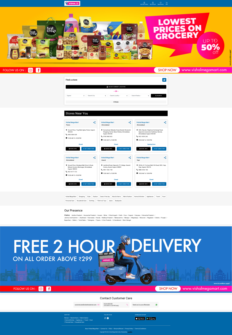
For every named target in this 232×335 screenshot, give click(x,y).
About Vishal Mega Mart (92, 328)
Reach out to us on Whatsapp (141, 304)
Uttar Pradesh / (107, 220)
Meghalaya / (135, 218)
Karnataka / (92, 218)
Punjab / (164, 218)
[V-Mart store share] (94, 123)
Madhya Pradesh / (108, 218)
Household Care (79, 322)
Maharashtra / (120, 218)
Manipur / (128, 218)
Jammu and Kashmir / (71, 218)
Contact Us (104, 328)
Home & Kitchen (69, 320)
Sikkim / (75, 220)
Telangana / (92, 220)
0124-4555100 (108, 304)
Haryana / (138, 215)
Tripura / (99, 220)
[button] (17, 40)
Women (66, 318)
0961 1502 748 (107, 170)
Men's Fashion (84, 318)
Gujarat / (132, 215)
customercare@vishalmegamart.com (85, 304)
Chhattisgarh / (114, 215)
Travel (86, 320)
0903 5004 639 (72, 134)
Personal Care (69, 322)
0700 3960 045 (107, 136)
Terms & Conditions (140, 328)
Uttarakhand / (118, 220)
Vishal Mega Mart (72, 122)
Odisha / (158, 218)
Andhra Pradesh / (78, 215)
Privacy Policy (129, 328)
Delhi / (121, 215)
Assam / (101, 215)
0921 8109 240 (143, 136)
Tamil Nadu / (83, 220)
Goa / (126, 215)
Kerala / (99, 218)
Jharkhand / (83, 218)
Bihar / (106, 215)
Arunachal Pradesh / (91, 215)
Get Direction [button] (89, 148)
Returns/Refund (118, 328)
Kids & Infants (74, 318)
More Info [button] (73, 148)
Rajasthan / (68, 220)
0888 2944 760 (143, 170)
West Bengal (127, 220)
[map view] (164, 80)
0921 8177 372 (72, 172)
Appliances (79, 320)
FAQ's (110, 328)
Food (91, 320)
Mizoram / (143, 218)
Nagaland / (151, 218)
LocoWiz (130, 332)
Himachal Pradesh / (149, 215)
